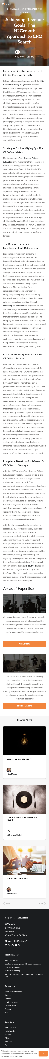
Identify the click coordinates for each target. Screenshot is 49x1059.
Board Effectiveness (12, 967)
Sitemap (8, 1009)
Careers (8, 995)
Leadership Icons (11, 1002)
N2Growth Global (24, 57)
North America (10, 1027)
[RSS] (19, 945)
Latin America (10, 1031)
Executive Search (11, 960)
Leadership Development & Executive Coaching (23, 964)
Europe (8, 1034)
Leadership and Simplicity (19, 759)
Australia (8, 1041)
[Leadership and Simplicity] (24, 740)
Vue (6, 1012)
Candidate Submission (13, 992)
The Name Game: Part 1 (18, 878)
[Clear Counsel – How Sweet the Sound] (24, 799)
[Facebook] (12, 945)
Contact (8, 999)
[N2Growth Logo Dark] (6, 4)
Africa (7, 1038)
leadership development (14, 305)
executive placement (35, 565)
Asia (6, 1045)
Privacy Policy (10, 1006)
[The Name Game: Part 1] (24, 860)
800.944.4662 (20, 941)
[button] (45, 4)
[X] (9, 945)
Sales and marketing (20, 9)
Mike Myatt (12, 774)
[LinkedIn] (6, 945)
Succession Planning (12, 971)
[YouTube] (16, 945)
